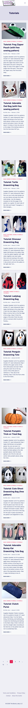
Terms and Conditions (9, 693)
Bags (4, 41)
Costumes (9, 234)
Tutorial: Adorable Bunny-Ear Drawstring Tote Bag (13, 548)
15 (3, 664)
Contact (8, 695)
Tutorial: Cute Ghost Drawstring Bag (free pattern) (13, 491)
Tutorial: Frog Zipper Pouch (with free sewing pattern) (13, 47)
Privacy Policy (21, 693)
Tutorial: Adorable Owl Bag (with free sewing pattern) (12, 106)
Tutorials (19, 41)
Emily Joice (7, 53)
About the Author (17, 695)
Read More (7, 75)
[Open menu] (25, 3)
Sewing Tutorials (11, 41)
